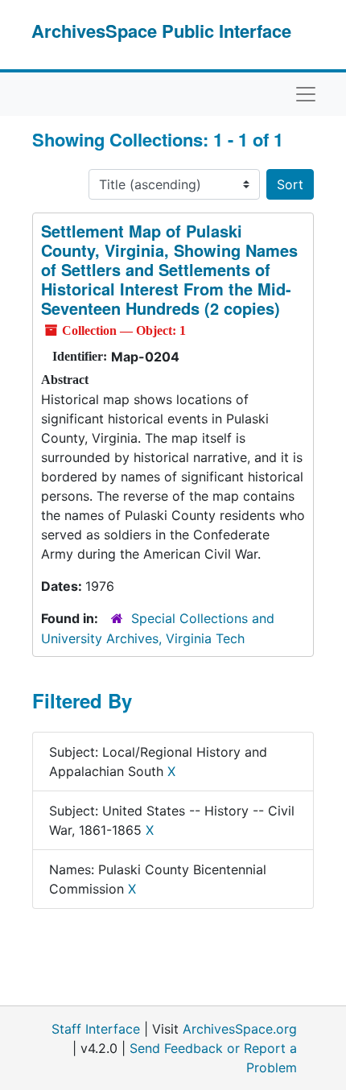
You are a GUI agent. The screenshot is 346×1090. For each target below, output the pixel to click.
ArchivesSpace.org (240, 1029)
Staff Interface (95, 1029)
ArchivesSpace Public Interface (161, 30)
